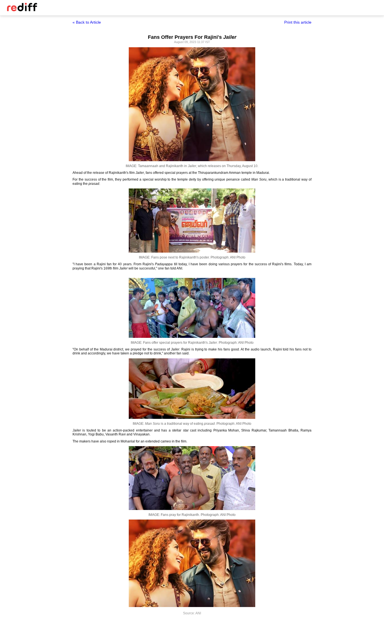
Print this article (297, 22)
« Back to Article (87, 22)
